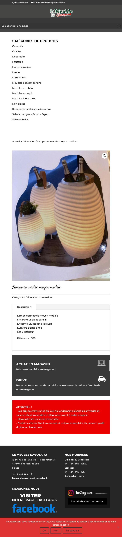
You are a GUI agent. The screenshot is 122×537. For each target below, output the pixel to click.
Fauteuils (17, 61)
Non (55, 530)
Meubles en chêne (23, 88)
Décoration (19, 56)
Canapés (17, 46)
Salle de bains (20, 119)
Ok (44, 530)
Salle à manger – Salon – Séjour (30, 114)
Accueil (16, 141)
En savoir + (72, 530)
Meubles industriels (24, 98)
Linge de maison (22, 67)
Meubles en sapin (22, 93)
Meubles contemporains (26, 82)
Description (24, 306)
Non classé (18, 103)
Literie (16, 72)
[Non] (118, 527)
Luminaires (19, 77)
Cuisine (16, 51)
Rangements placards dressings (31, 108)
